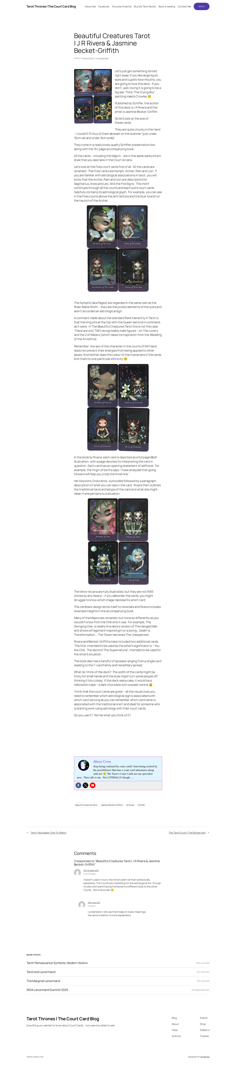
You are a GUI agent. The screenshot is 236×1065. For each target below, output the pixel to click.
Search (202, 6)
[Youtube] (92, 785)
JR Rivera (130, 805)
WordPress (205, 1056)
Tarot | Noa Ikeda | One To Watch (48, 832)
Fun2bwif (92, 906)
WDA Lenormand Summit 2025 (47, 990)
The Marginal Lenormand (43, 981)
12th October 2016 (91, 870)
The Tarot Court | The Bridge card (187, 832)
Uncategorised (102, 58)
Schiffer (141, 805)
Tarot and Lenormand (40, 972)
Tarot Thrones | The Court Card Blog (51, 6)
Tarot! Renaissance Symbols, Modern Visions (57, 963)
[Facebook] (78, 785)
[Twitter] (85, 785)
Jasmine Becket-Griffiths (112, 805)
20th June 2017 (94, 902)
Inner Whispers (89, 874)
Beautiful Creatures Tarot (87, 805)
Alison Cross (88, 58)
